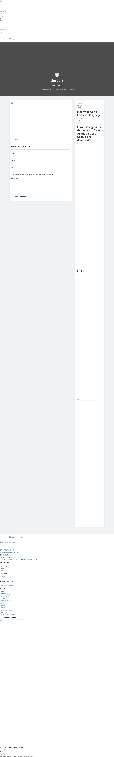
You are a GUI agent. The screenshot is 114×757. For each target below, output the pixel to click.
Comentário (14, 178)
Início (1, 8)
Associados (3, 11)
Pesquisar (79, 104)
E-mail (13, 160)
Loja (1, 13)
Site (12, 167)
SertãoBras (3, 10)
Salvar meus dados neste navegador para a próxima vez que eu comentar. (33, 174)
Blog (1, 15)
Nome (13, 153)
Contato (2, 16)
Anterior (15, 139)
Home (53, 85)
